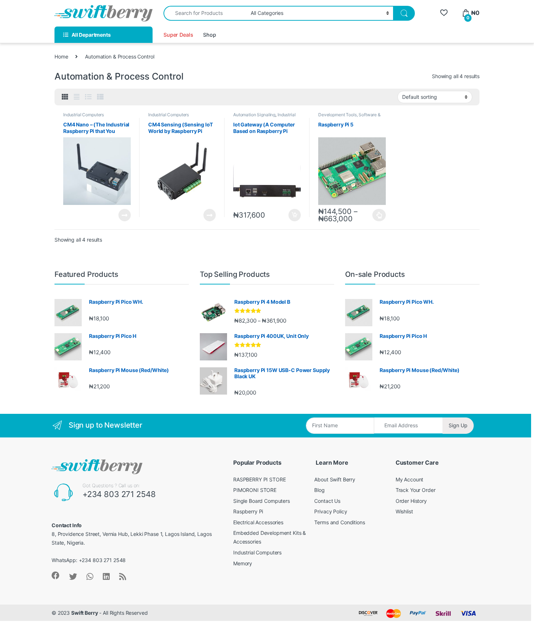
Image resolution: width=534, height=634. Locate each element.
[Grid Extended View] (77, 97)
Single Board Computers (261, 501)
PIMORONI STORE (254, 490)
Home (61, 56)
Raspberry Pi (248, 511)
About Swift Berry (334, 479)
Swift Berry (84, 613)
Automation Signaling (254, 114)
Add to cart (294, 215)
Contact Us (327, 501)
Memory (242, 563)
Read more (124, 215)
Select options (377, 215)
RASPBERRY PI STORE (259, 479)
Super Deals (178, 35)
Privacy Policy (330, 511)
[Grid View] (65, 97)
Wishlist (404, 511)
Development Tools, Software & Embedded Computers (349, 117)
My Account (410, 479)
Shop (209, 35)
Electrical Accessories (258, 522)
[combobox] (205, 13)
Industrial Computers (83, 114)
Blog (319, 490)
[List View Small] (100, 97)
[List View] (88, 97)
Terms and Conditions (339, 522)
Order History (411, 501)
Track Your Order (416, 490)
